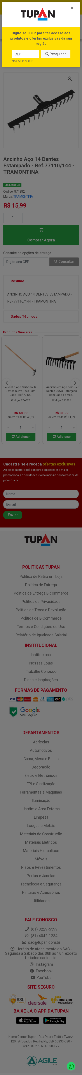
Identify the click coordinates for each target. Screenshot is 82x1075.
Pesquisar (57, 54)
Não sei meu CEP (22, 61)
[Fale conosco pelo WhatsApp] (71, 1066)
